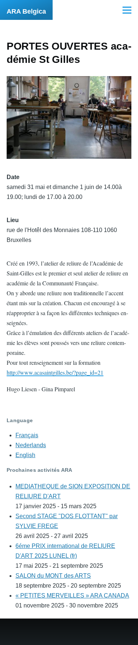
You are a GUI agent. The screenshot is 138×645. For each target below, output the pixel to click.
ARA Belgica (26, 11)
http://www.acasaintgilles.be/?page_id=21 (55, 372)
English (25, 455)
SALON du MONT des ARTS (53, 576)
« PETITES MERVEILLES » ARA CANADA (72, 595)
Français (26, 435)
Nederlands (30, 445)
